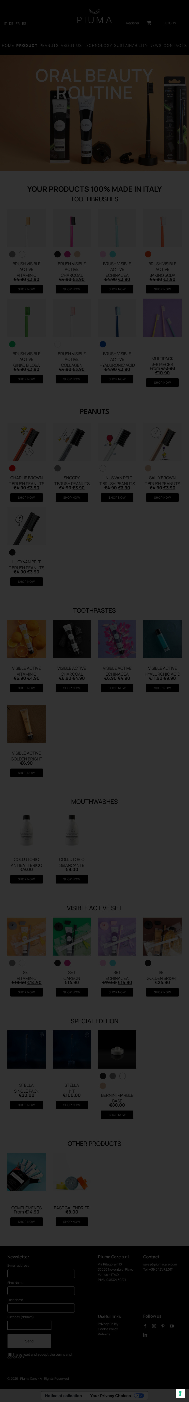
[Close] (8, 708)
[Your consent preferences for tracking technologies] (180, 1393)
